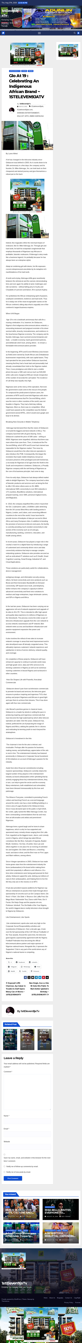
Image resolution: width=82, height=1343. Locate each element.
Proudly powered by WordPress (11, 1299)
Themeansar (5, 1301)
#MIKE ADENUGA (37, 116)
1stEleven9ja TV (15, 71)
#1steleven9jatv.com (25, 110)
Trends (30, 71)
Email (6, 1129)
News (7, 1207)
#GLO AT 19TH (23, 116)
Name (6, 1116)
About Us (52, 1298)
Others (24, 71)
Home (45, 1298)
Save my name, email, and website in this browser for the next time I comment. (27, 1159)
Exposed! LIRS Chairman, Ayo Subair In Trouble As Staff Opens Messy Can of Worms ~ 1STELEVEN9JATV (16, 989)
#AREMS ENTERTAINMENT (28, 113)
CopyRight (77, 1298)
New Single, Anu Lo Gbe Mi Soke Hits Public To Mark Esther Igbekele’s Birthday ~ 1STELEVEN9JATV (39, 989)
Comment (8, 1072)
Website (7, 1142)
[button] (74, 33)
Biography (60, 1298)
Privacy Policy (68, 1302)
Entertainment (49, 1207)
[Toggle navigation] (39, 33)
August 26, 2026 (13, 1216)
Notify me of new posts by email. (18, 1172)
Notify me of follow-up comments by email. (22, 1166)
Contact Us (68, 1298)
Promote (77, 1302)
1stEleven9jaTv (25, 104)
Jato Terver (26, 1216)
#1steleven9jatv (37, 106)
